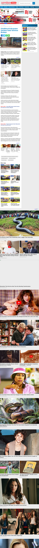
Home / (2, 25)
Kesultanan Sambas (12, 158)
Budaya (4, 25)
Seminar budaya (4, 160)
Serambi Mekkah (10, 160)
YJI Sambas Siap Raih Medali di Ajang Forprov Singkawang (32, 33)
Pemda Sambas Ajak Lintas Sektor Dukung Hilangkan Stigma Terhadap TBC (32, 39)
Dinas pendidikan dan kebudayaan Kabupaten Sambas (10, 156)
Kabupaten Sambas (4, 158)
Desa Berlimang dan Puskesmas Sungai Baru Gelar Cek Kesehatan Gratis (32, 49)
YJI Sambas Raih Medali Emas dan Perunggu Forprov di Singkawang (32, 28)
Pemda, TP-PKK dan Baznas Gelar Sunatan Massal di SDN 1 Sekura (32, 43)
